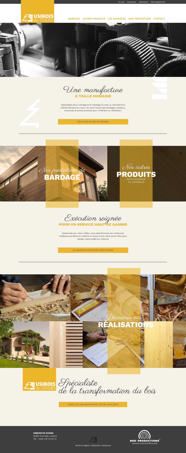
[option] (93, 50)
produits (136, 174)
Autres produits (93, 18)
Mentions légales (82, 445)
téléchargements (158, 2)
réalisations (143, 2)
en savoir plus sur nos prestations (93, 250)
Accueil (121, 2)
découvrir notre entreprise (93, 121)
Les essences (117, 18)
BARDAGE (62, 177)
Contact (159, 18)
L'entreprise (131, 2)
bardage (74, 18)
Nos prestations (139, 18)
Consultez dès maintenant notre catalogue (93, 404)
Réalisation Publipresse (101, 445)
